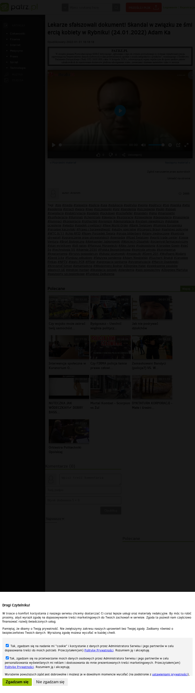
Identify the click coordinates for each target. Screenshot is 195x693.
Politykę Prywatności (98, 650)
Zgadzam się (17, 682)
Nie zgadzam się (50, 682)
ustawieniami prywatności (170, 674)
